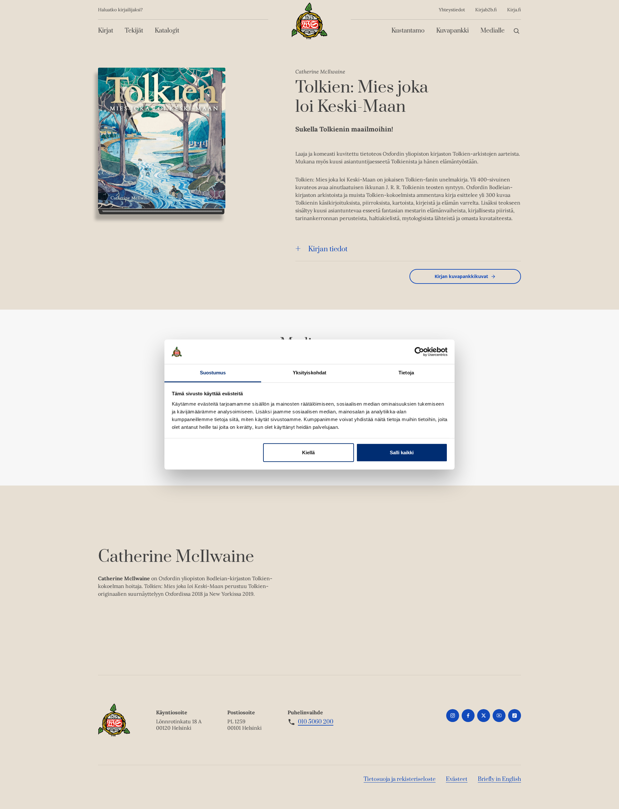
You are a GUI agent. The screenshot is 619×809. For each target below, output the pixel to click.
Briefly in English (499, 779)
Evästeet (456, 779)
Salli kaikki (402, 452)
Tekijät (134, 31)
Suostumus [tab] (213, 372)
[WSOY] (309, 21)
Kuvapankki (452, 31)
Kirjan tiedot (328, 249)
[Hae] (516, 31)
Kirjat (105, 31)
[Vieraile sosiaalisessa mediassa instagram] (452, 715)
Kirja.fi (514, 10)
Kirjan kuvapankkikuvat (461, 276)
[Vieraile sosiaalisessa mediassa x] (483, 715)
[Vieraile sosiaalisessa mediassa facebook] (468, 715)
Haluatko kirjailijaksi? (120, 10)
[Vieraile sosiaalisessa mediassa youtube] (499, 715)
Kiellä (308, 452)
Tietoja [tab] (406, 372)
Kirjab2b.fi (486, 10)
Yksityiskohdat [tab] (309, 372)
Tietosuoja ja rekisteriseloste (400, 779)
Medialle (492, 31)
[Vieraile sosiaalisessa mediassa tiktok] (514, 715)
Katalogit (167, 31)
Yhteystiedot (452, 10)
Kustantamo (408, 31)
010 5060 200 (315, 722)
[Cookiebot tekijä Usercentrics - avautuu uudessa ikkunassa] (419, 352)
